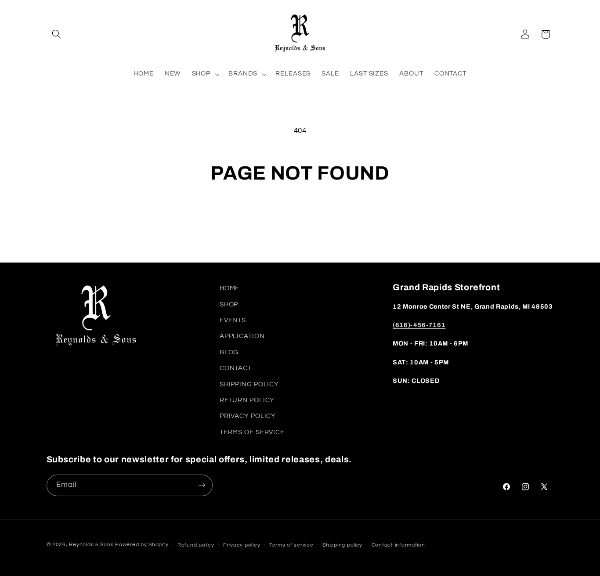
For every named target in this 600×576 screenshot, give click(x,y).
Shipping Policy (249, 384)
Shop (229, 304)
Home (230, 288)
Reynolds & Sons (91, 544)
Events (233, 320)
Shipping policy (342, 545)
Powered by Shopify (141, 544)
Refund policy (195, 545)
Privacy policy (241, 545)
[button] (57, 34)
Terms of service (291, 545)
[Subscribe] (202, 485)
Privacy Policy (248, 416)
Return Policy (247, 400)
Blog (229, 352)
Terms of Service (252, 432)
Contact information (398, 545)
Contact (236, 368)
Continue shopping (300, 219)
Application (242, 336)
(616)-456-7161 (419, 324)
